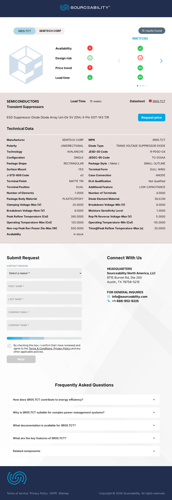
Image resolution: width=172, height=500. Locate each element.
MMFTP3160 (140, 38)
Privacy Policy (62, 348)
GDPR (53, 493)
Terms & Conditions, (41, 348)
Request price (151, 117)
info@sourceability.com (129, 296)
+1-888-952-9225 (125, 301)
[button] (161, 61)
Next (21, 359)
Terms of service (17, 493)
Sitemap (63, 493)
